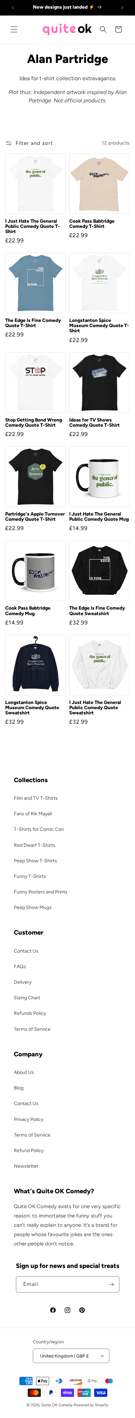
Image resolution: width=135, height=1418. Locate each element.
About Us (24, 1072)
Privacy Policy (28, 1119)
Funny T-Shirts (30, 876)
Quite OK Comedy (57, 1405)
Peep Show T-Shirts (35, 861)
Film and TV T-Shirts (36, 798)
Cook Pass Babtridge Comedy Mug (28, 610)
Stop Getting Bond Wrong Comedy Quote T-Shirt (33, 422)
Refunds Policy (30, 1013)
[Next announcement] (122, 7)
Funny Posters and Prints (41, 892)
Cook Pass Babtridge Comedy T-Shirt (92, 224)
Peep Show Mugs (33, 907)
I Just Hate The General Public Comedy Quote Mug (99, 516)
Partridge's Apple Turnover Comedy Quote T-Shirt (35, 516)
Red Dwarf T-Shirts (34, 845)
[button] (13, 29)
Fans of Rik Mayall (33, 814)
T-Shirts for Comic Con (39, 829)
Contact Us (26, 951)
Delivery (23, 982)
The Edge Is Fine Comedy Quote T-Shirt (33, 323)
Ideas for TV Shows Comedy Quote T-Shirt (94, 422)
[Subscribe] (111, 1284)
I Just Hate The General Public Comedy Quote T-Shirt (32, 226)
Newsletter (26, 1166)
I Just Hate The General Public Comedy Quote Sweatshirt (95, 707)
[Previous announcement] (12, 7)
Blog (19, 1088)
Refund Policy (29, 1150)
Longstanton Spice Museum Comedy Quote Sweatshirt (32, 707)
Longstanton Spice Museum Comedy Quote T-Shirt (99, 325)
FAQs (20, 967)
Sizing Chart (27, 998)
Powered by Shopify (91, 1405)
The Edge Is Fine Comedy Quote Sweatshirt (97, 610)
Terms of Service (32, 1029)
